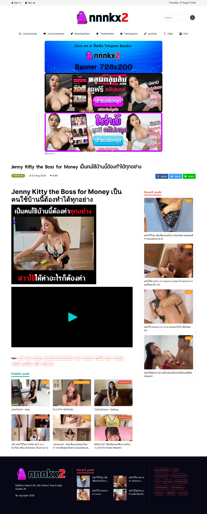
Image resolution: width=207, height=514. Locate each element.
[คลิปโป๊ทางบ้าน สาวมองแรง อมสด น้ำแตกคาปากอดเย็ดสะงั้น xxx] (168, 261)
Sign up (31, 2)
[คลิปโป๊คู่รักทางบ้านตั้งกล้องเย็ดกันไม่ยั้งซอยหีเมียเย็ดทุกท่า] (168, 352)
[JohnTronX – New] (30, 392)
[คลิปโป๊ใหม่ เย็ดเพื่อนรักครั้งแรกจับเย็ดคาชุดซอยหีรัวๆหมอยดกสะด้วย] (168, 215)
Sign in (17, 2)
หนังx (108, 358)
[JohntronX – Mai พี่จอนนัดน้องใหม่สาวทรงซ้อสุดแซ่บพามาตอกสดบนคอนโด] (72, 427)
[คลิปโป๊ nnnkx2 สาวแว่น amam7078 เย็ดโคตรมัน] (168, 306)
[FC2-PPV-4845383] (72, 392)
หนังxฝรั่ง (118, 358)
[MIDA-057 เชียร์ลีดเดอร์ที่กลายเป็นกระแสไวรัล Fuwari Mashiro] (113, 427)
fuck (29, 358)
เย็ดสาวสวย (48, 364)
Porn (78, 358)
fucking (37, 358)
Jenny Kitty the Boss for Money (58, 358)
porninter (88, 358)
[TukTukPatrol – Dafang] (113, 392)
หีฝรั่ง (37, 364)
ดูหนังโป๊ (99, 358)
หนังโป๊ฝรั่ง (26, 364)
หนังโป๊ (16, 364)
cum (21, 358)
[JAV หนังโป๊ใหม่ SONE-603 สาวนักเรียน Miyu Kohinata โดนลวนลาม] (30, 427)
